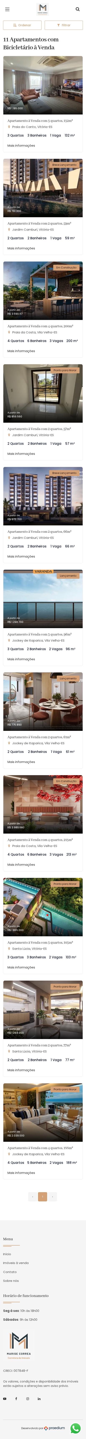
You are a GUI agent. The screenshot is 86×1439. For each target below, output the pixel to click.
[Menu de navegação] (8, 9)
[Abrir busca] (77, 9)
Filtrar (66, 25)
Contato (10, 1272)
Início (7, 1254)
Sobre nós (11, 1281)
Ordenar (24, 25)
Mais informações (21, 145)
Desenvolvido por (32, 1428)
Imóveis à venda (16, 1263)
